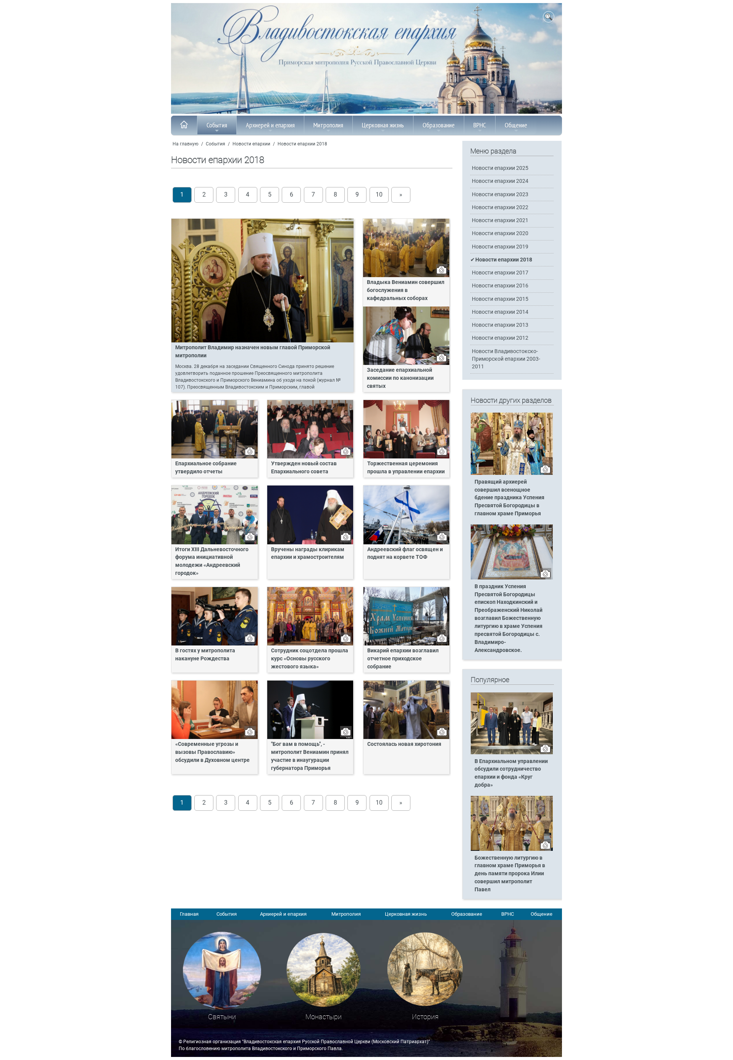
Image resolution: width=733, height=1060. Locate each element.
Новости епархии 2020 (500, 233)
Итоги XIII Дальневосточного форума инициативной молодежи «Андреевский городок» (212, 561)
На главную (186, 144)
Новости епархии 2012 (500, 338)
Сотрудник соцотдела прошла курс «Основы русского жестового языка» (309, 658)
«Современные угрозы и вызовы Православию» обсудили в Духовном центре (212, 752)
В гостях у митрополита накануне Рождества (205, 654)
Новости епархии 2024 (500, 181)
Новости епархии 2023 (500, 194)
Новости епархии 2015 (500, 299)
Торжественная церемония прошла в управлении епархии (406, 467)
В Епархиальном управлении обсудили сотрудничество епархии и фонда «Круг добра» (511, 773)
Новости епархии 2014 (500, 312)
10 (379, 194)
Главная (189, 914)
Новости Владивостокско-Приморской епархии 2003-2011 (506, 359)
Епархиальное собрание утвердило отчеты (206, 467)
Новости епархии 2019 (500, 247)
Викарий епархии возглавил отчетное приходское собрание (403, 658)
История (425, 1017)
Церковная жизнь (383, 125)
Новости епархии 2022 (500, 207)
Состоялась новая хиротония (404, 744)
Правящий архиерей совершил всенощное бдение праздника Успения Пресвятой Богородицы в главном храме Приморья (509, 498)
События (217, 125)
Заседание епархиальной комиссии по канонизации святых (400, 378)
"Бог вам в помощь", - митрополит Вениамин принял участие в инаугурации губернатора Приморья (310, 756)
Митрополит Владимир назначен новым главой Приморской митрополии (252, 351)
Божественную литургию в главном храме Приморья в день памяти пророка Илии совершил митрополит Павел (510, 874)
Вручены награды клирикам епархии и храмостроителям (307, 553)
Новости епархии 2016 (500, 285)
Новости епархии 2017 (500, 272)
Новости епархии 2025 (500, 168)
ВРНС (479, 125)
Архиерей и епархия (270, 125)
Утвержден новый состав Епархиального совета (304, 467)
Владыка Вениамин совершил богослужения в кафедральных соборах (405, 290)
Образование (439, 125)
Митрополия (328, 125)
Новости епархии (251, 144)
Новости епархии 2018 (302, 144)
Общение (516, 125)
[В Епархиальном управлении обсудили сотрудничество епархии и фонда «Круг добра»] (512, 752)
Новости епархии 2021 (500, 220)
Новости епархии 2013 (500, 325)
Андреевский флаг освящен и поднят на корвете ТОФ (405, 553)
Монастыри (323, 1017)
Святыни (222, 1017)
